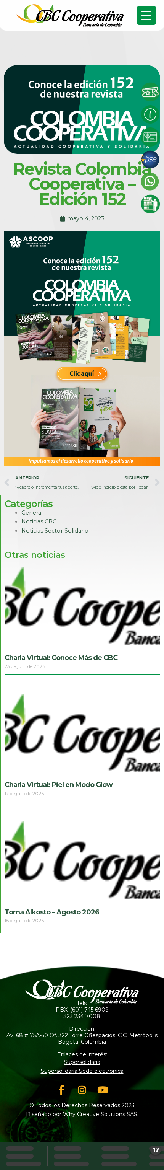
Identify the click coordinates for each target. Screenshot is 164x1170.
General (32, 512)
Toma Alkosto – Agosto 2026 (52, 912)
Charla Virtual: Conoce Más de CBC (61, 657)
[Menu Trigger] (146, 15)
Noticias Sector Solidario (54, 530)
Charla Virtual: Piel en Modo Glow (59, 785)
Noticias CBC (38, 521)
